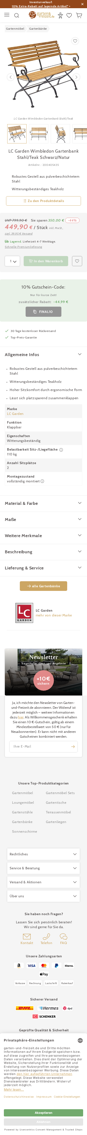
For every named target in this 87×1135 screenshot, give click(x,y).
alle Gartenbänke (46, 586)
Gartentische (56, 802)
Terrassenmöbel (58, 812)
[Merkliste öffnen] (70, 15)
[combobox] (12, 261)
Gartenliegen (56, 822)
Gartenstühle (22, 812)
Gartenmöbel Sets (60, 793)
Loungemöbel (23, 802)
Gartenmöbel (22, 793)
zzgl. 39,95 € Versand (19, 233)
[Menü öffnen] (7, 15)
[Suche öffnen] (16, 15)
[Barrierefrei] (61, 15)
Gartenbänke (22, 822)
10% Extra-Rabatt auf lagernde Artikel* (40, 6)
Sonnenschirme (24, 831)
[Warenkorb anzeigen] (80, 15)
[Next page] (76, 77)
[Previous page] (10, 77)
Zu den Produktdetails (46, 201)
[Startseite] (41, 15)
